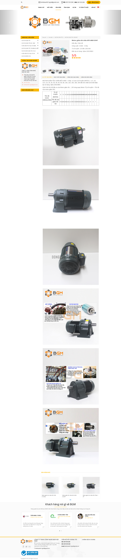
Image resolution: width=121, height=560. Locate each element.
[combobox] (98, 7)
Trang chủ (41, 7)
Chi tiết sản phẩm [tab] (47, 77)
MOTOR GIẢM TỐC (59, 37)
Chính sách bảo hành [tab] (86, 77)
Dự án (74, 7)
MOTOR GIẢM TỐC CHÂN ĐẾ (71, 37)
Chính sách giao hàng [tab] (73, 77)
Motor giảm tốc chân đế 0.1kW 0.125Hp (49, 496)
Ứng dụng (67, 7)
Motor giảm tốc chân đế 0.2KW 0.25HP (69, 496)
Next (71, 56)
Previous (39, 56)
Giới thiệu (50, 7)
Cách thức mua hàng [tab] (59, 77)
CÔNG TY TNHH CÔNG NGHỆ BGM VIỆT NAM (29, 71)
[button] (9, 22)
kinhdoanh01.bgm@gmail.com (31, 84)
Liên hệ (93, 7)
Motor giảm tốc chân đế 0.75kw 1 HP (90, 496)
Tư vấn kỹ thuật (84, 7)
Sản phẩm (58, 7)
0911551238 (27, 82)
